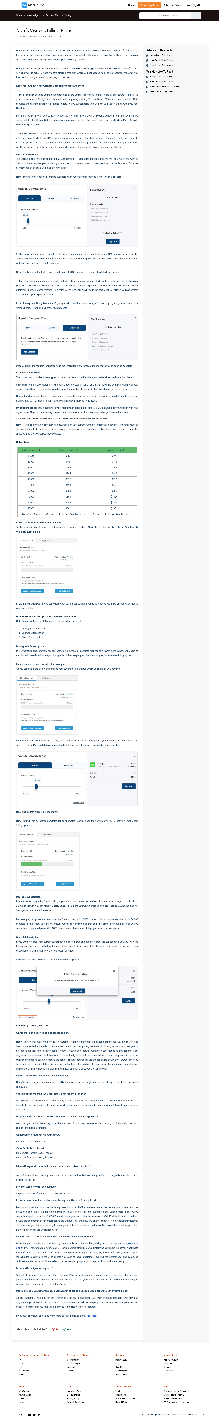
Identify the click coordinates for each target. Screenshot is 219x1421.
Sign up (197, 5)
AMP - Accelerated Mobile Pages (177, 1402)
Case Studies (121, 1367)
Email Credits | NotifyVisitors (162, 60)
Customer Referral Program (175, 1391)
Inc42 (117, 1391)
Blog (117, 1363)
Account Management (57, 15)
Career (21, 1402)
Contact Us (23, 1398)
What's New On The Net (125, 1398)
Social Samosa (121, 1395)
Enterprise (168, 1363)
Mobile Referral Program (174, 1395)
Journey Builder (73, 1367)
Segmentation (73, 1360)
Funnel (70, 1370)
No (56, 1329)
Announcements (122, 1374)
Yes (69, 1329)
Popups (22, 1374)
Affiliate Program (171, 1360)
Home (131, 5)
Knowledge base (149, 5)
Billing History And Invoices (161, 65)
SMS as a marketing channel (162, 91)
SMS (21, 1363)
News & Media (25, 1395)
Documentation (122, 1360)
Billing (68, 15)
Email (21, 1360)
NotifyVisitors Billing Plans (161, 55)
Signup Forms (25, 1370)
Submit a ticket (172, 5)
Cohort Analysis (74, 1363)
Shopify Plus (169, 1370)
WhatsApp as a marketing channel (164, 86)
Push (21, 1367)
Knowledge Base (122, 1370)
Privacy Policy (73, 1398)
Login (188, 5)
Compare (167, 1367)
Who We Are (24, 1391)
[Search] (196, 15)
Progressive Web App (173, 1398)
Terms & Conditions (75, 1402)
